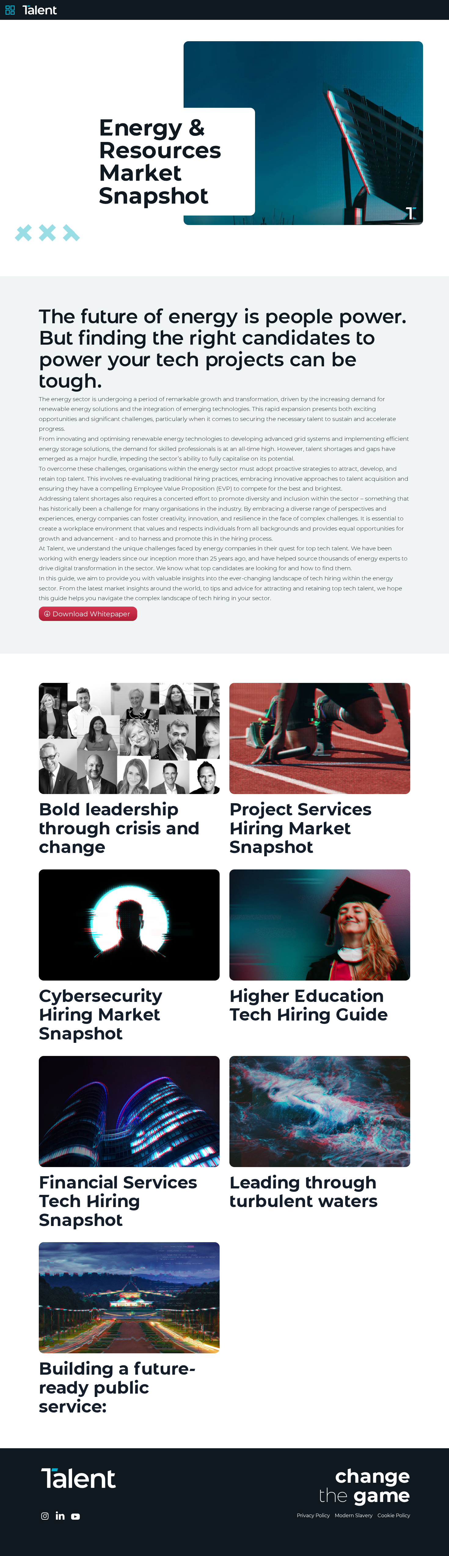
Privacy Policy (313, 1515)
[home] (40, 10)
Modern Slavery (354, 1515)
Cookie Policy (394, 1515)
